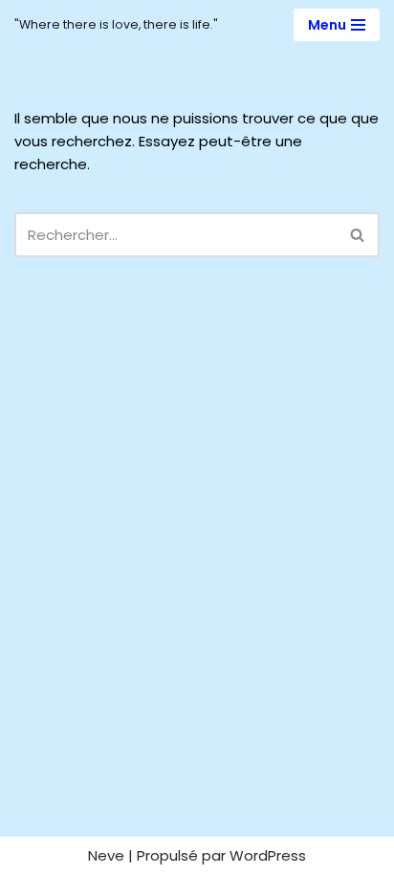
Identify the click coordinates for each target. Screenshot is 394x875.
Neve (106, 855)
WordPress (268, 855)
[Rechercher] (358, 234)
